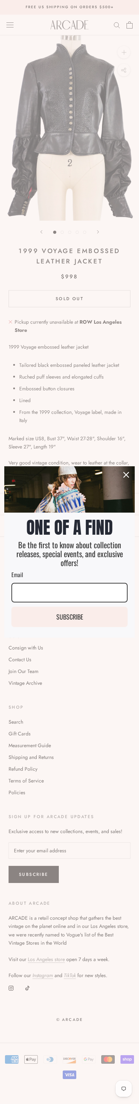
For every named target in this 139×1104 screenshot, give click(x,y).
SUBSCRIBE (69, 616)
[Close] (126, 474)
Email (17, 574)
